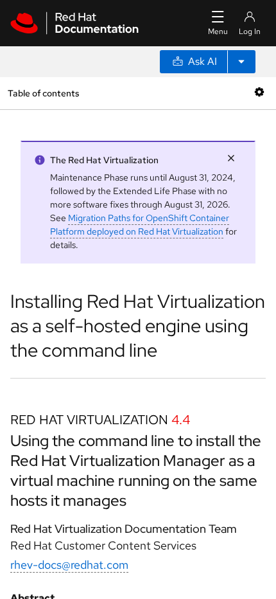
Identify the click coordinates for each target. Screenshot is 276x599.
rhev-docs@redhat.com (69, 564)
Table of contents (43, 93)
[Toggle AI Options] (241, 61)
